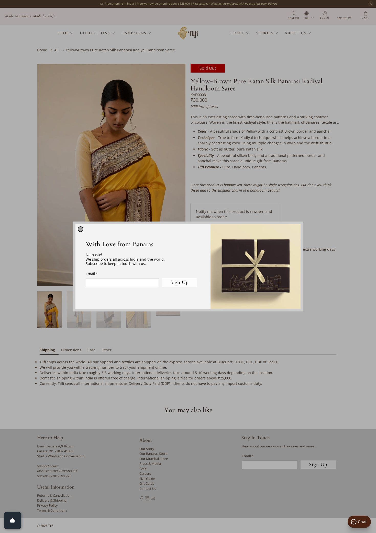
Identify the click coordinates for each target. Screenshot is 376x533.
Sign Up (180, 282)
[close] (80, 229)
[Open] (12, 520)
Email (91, 273)
